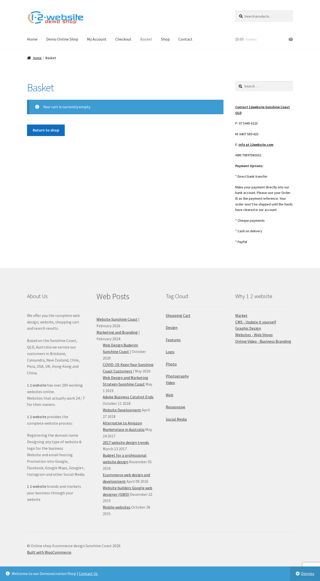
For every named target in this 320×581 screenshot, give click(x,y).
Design (172, 327)
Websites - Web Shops (254, 334)
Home (32, 39)
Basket (146, 39)
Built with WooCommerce (49, 552)
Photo (171, 364)
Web (169, 394)
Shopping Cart (178, 315)
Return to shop (46, 130)
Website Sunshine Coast (117, 319)
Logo (170, 351)
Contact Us (88, 573)
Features (173, 339)
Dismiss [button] (307, 573)
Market (241, 315)
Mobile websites (116, 507)
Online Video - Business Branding (263, 341)
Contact (185, 39)
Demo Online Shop (62, 39)
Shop (165, 39)
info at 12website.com (256, 144)
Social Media (176, 419)
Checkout (123, 39)
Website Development (122, 409)
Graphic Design (248, 328)
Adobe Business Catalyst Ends (128, 396)
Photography (177, 376)
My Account (96, 39)
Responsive (175, 406)
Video (170, 382)
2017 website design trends (126, 442)
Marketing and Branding (117, 332)
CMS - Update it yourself (255, 321)
